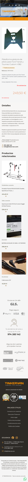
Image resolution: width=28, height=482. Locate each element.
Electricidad (4, 239)
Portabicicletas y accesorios (8, 185)
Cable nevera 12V (6, 280)
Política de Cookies (14, 426)
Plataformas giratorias (9, 67)
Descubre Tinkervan (14, 414)
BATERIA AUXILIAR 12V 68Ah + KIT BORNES (13, 243)
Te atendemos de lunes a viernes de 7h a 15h (14, 332)
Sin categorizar (5, 276)
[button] (14, 19)
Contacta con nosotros (14, 411)
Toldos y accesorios (6, 200)
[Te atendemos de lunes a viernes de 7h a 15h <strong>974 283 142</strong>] (14, 323)
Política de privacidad (14, 420)
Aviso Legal (14, 417)
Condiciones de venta (14, 423)
